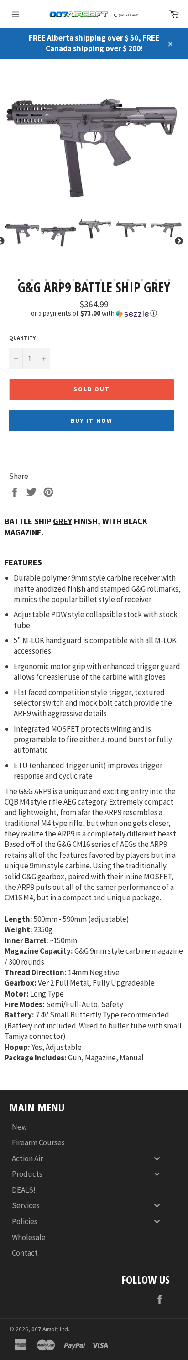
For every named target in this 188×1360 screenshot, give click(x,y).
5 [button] (73, 280)
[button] (94, 313)
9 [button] (128, 280)
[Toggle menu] (157, 1158)
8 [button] (114, 280)
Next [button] (178, 241)
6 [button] (87, 280)
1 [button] (18, 280)
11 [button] (155, 280)
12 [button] (169, 280)
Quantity (22, 337)
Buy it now (92, 421)
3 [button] (46, 280)
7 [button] (100, 280)
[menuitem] (89, 1126)
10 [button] (141, 280)
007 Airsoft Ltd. (50, 1329)
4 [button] (59, 280)
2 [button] (32, 280)
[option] (94, 139)
